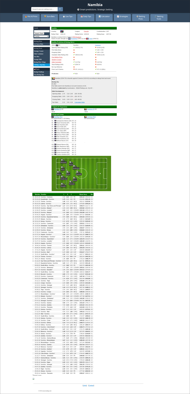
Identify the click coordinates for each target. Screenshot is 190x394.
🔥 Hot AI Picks (31, 16)
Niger (48, 362)
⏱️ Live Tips (67, 16)
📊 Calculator (104, 16)
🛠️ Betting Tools (159, 17)
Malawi (49, 208)
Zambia (49, 305)
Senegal (49, 285)
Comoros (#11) (91, 117)
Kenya (43, 221)
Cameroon (50, 223)
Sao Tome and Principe (54, 206)
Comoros (49, 197)
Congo (43, 283)
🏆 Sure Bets (49, 16)
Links (85, 385)
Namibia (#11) (58, 117)
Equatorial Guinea (52, 217)
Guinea (49, 303)
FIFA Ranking (77, 37)
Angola (43, 214)
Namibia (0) (57, 109)
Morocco (43, 331)
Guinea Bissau (51, 338)
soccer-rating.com (46, 390)
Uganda (43, 351)
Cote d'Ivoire (50, 327)
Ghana (43, 259)
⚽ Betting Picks (140, 17)
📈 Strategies (122, 16)
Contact (91, 385)
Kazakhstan (44, 199)
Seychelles (50, 239)
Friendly (86, 31)
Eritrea (49, 322)
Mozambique (45, 236)
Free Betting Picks (57, 57)
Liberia (43, 203)
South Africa (44, 254)
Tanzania (49, 307)
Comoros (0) (90, 109)
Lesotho (49, 210)
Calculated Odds (80, 102)
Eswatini (49, 270)
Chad (48, 320)
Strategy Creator (56, 59)
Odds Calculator (56, 62)
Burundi (43, 274)
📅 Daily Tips (86, 16)
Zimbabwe (44, 225)
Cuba (90, 38)
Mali (48, 252)
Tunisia (43, 201)
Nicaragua (74, 38)
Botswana (50, 267)
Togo (48, 281)
